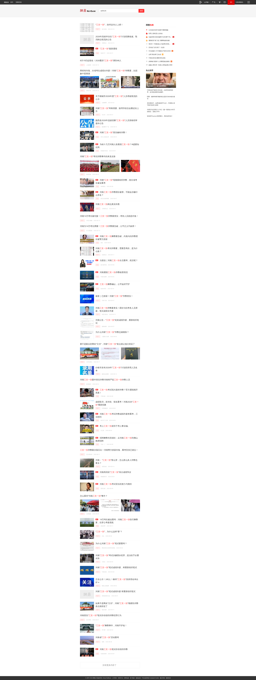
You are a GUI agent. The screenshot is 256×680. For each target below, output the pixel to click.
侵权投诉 (168, 678)
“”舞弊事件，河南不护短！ (111, 625)
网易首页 (6, 2)
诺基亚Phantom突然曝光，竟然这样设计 (159, 116)
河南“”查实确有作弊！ (113, 132)
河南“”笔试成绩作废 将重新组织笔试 (115, 591)
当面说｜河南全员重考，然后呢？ (118, 260)
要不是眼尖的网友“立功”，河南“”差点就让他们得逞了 (107, 344)
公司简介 (114, 678)
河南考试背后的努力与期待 (115, 484)
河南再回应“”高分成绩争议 (115, 472)
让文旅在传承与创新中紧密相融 (158, 30)
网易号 (98, 29)
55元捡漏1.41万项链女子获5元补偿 (160, 51)
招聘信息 (126, 678)
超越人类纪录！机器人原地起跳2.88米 (160, 65)
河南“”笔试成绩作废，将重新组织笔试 (116, 567)
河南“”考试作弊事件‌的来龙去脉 (97, 156)
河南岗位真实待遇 (108, 204)
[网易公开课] (206, 2)
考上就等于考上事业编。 (114, 426)
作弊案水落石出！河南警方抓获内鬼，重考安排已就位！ (109, 450)
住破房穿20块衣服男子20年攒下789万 (160, 37)
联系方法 (120, 678)
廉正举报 (162, 678)
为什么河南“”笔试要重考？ (111, 543)
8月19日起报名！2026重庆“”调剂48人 (100, 60)
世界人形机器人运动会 (156, 33)
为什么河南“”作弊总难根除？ (112, 332)
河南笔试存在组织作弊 (113, 649)
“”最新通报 (108, 48)
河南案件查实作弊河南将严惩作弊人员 (105, 379)
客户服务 (132, 678)
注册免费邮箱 (239, 2)
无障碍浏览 (19, 2)
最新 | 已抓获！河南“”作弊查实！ (114, 296)
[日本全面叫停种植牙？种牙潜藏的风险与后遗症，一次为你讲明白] (161, 80)
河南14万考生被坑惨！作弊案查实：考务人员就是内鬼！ (109, 216)
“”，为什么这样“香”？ (109, 531)
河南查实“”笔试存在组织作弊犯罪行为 (100, 615)
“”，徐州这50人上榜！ (109, 24)
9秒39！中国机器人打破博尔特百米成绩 (161, 44)
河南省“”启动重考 (107, 637)
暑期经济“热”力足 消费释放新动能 (159, 40)
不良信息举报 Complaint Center (150, 678)
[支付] (220, 2)
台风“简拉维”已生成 (155, 54)
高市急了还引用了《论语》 (157, 47)
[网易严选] (214, 2)
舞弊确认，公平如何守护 (115, 284)
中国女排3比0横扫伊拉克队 (157, 58)
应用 (11, 2)
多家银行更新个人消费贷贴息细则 (159, 61)
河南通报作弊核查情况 (113, 272)
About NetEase (107, 678)
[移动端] (200, 2)
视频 (97, 53)
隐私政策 (138, 678)
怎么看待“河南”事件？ (93, 496)
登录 (231, 2)
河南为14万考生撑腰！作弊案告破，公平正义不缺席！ (108, 226)
